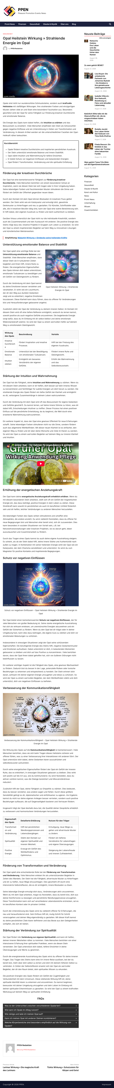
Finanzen (22, 24)
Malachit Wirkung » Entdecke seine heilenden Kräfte (42, 238)
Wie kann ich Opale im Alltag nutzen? (22, 1010)
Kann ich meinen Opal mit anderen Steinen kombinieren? (30, 1018)
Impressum (106, 1084)
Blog (74, 24)
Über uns (64, 24)
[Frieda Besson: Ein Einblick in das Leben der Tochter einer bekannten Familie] (88, 149)
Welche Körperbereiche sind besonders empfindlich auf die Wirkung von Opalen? (38, 1024)
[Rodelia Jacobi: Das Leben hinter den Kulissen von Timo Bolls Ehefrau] (88, 133)
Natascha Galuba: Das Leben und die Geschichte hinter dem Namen (94, 48)
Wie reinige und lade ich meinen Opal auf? (24, 1014)
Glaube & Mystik (50, 24)
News (86, 196)
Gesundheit (35, 24)
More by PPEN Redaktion (26, 1050)
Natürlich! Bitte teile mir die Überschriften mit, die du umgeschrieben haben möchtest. (95, 117)
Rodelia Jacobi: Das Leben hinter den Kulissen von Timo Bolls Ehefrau (103, 132)
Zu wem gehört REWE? (94, 65)
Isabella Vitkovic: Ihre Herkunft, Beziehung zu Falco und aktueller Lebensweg (103, 100)
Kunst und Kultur (91, 192)
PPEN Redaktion (16, 48)
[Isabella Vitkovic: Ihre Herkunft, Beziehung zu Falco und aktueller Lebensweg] (88, 100)
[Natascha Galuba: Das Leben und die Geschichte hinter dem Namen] (86, 42)
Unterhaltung (89, 203)
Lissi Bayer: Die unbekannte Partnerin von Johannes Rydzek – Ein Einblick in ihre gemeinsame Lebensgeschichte (102, 81)
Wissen (87, 206)
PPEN (23, 9)
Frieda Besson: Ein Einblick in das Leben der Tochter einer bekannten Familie (103, 149)
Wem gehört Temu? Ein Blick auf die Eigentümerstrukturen (96, 163)
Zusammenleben (91, 210)
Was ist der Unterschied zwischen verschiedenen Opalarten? (32, 1006)
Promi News (10, 24)
